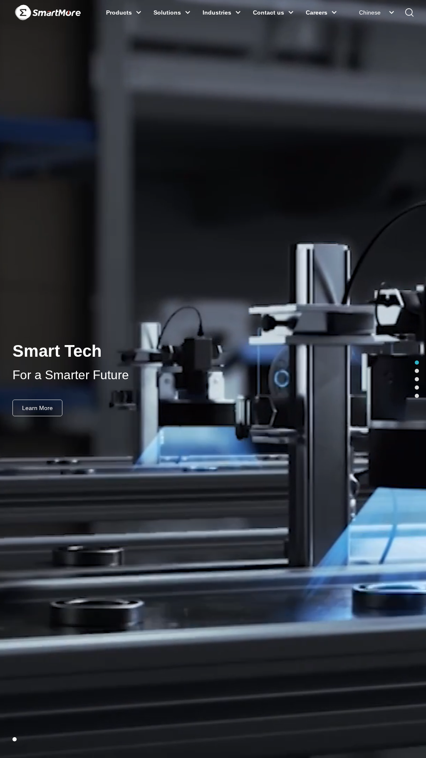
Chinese (370, 12)
